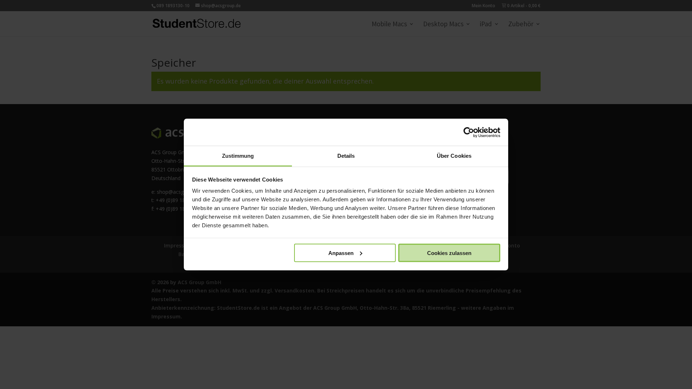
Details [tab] (346, 156)
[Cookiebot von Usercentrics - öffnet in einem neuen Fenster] (468, 132)
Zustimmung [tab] (238, 156)
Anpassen (341, 253)
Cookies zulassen (449, 253)
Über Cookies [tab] (454, 156)
